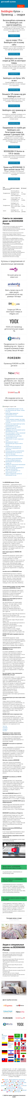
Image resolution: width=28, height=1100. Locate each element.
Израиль (20, 1088)
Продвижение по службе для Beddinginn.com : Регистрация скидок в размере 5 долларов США (14, 131)
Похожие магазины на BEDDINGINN (15, 451)
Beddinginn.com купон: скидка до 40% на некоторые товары (14, 60)
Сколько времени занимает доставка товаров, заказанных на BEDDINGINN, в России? (15, 421)
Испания (6, 1079)
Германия (13, 1081)
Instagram (5, 729)
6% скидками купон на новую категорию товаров (14, 399)
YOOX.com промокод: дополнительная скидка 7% (14, 329)
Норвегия (5, 1090)
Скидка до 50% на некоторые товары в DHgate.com (14, 311)
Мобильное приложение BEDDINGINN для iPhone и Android (15, 465)
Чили (14, 1084)
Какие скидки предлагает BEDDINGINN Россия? (12, 414)
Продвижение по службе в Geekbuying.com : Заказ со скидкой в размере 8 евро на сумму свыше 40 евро (14, 347)
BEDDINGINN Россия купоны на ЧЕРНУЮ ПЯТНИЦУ (14, 453)
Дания (11, 1090)
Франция (12, 1082)
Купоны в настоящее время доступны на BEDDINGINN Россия (15, 424)
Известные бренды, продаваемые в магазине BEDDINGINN (15, 468)
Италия (19, 1082)
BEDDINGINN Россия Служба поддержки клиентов (13, 427)
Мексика (8, 1084)
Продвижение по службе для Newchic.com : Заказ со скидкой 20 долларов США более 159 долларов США (14, 382)
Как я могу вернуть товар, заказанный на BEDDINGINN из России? (15, 433)
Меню (21, 6)
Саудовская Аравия (11, 1088)
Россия (10, 1091)
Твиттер (5, 726)
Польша (7, 1081)
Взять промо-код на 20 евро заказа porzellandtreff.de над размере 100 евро (14, 293)
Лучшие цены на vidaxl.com (14, 276)
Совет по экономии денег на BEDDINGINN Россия (13, 471)
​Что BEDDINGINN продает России (14, 408)
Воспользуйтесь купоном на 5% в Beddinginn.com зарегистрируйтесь (14, 22)
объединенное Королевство (17, 1079)
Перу (11, 1085)
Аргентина (5, 1085)
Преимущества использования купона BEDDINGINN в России (15, 430)
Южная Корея (11, 1087)
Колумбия (20, 1084)
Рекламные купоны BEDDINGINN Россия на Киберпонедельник (14, 459)
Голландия (21, 1081)
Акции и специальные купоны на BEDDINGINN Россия (14, 474)
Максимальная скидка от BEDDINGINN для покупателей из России (14, 443)
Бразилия (17, 1085)
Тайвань (19, 1087)
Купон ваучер (17, 1091)
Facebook (5, 727)
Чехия (24, 1082)
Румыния (5, 1082)
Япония (25, 1085)
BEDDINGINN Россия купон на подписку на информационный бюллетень (13, 448)
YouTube (5, 730)
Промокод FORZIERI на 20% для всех (14, 364)
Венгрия (17, 1090)
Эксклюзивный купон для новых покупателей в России (14, 436)
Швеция (24, 1090)
